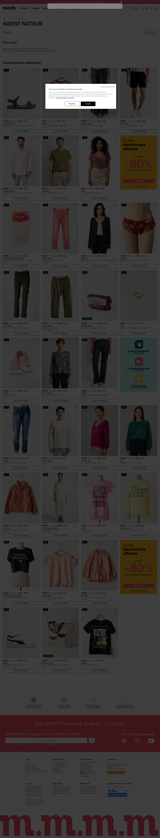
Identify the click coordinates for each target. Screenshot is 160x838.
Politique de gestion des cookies (65, 98)
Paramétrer (72, 104)
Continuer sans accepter (108, 86)
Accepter (88, 104)
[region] (80, 96)
